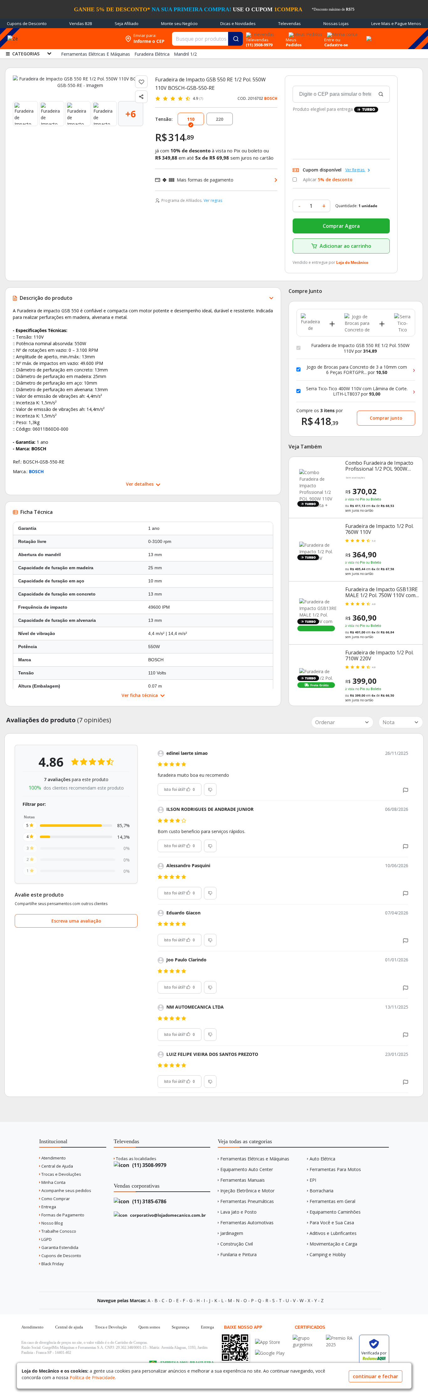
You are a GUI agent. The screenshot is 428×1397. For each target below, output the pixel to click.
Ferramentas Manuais (242, 1180)
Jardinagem (231, 1233)
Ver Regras (355, 169)
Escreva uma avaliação (76, 921)
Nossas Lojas (336, 23)
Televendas (289, 23)
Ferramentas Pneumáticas (247, 1201)
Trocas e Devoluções (60, 1174)
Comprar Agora (341, 226)
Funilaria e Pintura (238, 1254)
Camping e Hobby (328, 1254)
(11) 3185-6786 (148, 1201)
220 (219, 119)
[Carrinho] (368, 35)
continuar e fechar (375, 1376)
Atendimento (53, 1158)
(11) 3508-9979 (148, 1165)
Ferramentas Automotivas (247, 1223)
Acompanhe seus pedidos (65, 1190)
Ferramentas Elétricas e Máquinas (254, 1159)
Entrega (48, 1207)
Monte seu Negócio (179, 23)
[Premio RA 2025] (341, 1338)
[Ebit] (308, 1338)
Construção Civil (236, 1244)
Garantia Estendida (59, 1247)
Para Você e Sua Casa (332, 1223)
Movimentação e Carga (333, 1244)
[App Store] (269, 1342)
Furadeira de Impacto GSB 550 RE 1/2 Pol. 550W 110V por (360, 348)
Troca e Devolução (111, 1327)
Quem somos (149, 1327)
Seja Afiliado (126, 23)
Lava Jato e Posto (238, 1212)
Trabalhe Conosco (58, 1231)
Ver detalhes (140, 484)
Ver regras (213, 200)
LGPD (46, 1239)
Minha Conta (52, 1182)
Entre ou (332, 40)
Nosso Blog (51, 1223)
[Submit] (235, 39)
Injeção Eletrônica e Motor (247, 1191)
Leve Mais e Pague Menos (396, 23)
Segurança (180, 1327)
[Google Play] (269, 1353)
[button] (405, 789)
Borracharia (321, 1191)
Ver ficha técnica (140, 695)
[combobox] (207, 39)
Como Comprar (55, 1198)
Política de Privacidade (92, 1377)
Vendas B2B (80, 23)
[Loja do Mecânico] (81, 38)
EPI (313, 1180)
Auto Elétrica (322, 1159)
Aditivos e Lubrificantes (333, 1233)
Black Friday (52, 1264)
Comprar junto (386, 418)
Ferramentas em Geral (332, 1201)
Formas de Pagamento (62, 1215)
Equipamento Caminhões (335, 1212)
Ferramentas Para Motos (335, 1169)
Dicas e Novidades (238, 23)
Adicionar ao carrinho (345, 246)
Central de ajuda (69, 1327)
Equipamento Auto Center (246, 1169)
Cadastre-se (336, 44)
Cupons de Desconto (27, 23)
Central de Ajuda (56, 1166)
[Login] (341, 32)
